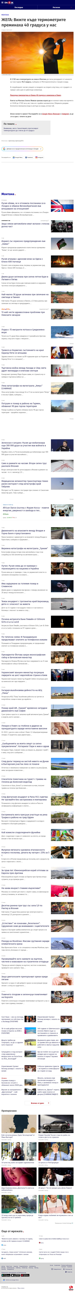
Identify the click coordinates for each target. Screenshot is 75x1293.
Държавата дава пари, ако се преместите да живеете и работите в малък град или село (49, 1043)
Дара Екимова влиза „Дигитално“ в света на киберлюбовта (17, 1189)
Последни (19, 7)
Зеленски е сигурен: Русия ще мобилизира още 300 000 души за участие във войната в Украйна (23, 446)
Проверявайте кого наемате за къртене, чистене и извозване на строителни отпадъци (24, 960)
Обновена (4, 1078)
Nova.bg (3, 1269)
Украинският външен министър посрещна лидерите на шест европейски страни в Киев (24, 674)
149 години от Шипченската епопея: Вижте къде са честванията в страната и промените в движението (49, 1031)
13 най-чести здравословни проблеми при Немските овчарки (23, 313)
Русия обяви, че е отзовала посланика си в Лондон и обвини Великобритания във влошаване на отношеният (23, 206)
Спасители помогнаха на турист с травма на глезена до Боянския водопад (23, 780)
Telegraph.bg (10, 1269)
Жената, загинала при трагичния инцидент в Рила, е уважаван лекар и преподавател (48, 1081)
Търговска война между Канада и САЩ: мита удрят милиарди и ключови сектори (23, 369)
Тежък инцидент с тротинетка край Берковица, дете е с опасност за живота (25, 602)
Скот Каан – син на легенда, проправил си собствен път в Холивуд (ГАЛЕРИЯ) (12, 1019)
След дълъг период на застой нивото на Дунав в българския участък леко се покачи (25, 762)
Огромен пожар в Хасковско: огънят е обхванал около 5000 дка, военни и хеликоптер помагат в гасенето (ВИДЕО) (17, 1085)
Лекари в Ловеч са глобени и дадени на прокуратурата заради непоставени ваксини (24, 727)
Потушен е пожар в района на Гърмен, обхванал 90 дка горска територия (21, 405)
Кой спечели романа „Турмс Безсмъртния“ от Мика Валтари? (18, 1136)
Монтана (7, 194)
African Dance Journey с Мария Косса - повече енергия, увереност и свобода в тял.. (26, 509)
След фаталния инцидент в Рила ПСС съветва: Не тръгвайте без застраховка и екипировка (24, 798)
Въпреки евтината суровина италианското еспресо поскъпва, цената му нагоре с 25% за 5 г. (25, 853)
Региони (56, 7)
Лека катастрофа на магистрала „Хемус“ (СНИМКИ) (22, 387)
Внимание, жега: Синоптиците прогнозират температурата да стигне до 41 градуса (21, 129)
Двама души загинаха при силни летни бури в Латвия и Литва (24, 278)
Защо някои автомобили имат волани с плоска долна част (25, 225)
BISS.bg (3, 1267)
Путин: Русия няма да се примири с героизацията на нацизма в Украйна (20, 567)
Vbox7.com (9, 1266)
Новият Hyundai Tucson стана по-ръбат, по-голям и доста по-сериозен (54, 1136)
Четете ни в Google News (12, 1280)
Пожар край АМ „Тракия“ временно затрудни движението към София (24, 709)
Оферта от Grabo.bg (6, 504)
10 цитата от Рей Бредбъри (48, 1163)
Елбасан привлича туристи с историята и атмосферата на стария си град (48, 1068)
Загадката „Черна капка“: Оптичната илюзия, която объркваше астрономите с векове (16, 1253)
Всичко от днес (37, 1103)
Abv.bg (3, 1266)
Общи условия (20, 1288)
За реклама (57, 1265)
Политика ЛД (68, 1269)
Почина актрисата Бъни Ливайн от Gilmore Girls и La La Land (23, 620)
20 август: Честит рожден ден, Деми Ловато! (55, 1188)
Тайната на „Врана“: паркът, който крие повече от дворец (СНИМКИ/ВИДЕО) (49, 1092)
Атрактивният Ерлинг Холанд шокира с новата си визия (48, 1019)
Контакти (63, 1266)
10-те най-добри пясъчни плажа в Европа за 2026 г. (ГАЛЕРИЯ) (11, 1030)
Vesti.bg (36, 1267)
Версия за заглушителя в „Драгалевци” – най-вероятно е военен (11, 1092)
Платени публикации (66, 1265)
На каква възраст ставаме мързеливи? (21, 888)
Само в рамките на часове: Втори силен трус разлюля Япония (24, 464)
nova (4, 1245)
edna (42, 1243)
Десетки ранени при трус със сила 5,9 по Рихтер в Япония (21, 907)
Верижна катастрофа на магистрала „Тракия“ (24, 548)
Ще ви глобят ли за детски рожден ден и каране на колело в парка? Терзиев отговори (48, 1055)
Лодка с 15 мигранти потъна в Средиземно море (23, 331)
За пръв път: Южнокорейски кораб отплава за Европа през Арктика (24, 871)
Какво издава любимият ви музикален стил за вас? (55, 1216)
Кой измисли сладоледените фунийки (20, 832)
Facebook (30, 157)
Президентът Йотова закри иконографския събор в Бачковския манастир (23, 656)
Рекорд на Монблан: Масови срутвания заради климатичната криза (25, 942)
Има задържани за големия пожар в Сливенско (19, 585)
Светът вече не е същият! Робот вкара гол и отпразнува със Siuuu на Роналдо (53, 1253)
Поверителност (57, 1269)
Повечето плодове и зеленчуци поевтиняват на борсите (24, 995)
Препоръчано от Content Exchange (63, 1223)
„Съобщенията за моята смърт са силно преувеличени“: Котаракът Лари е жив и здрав (25, 745)
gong (42, 1258)
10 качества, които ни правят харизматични (17, 1163)
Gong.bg (16, 1266)
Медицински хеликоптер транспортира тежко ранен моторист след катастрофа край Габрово (24, 484)
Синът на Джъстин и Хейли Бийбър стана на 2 (54, 1239)
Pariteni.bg (24, 1267)
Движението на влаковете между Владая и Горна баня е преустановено (23, 532)
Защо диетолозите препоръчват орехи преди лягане (24, 978)
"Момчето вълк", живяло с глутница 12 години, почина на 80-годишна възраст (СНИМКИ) (17, 1240)
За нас (51, 1265)
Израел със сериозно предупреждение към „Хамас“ (23, 242)
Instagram (40, 157)
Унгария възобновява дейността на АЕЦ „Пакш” (21, 691)
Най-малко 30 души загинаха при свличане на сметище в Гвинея (25, 295)
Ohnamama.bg (10, 1267)
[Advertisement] (37, 175)
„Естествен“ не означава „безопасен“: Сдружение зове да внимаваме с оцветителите (25, 924)
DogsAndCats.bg (23, 1266)
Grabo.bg (18, 1267)
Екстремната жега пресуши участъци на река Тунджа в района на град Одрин (24, 816)
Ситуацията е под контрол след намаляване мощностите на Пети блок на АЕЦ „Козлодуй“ (11, 1055)
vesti (4, 1258)
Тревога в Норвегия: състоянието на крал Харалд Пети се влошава (22, 351)
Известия (69, 1272)
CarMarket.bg (32, 1266)
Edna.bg (31, 1267)
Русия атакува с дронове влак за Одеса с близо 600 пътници (22, 260)
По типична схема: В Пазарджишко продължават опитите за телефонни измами (24, 638)
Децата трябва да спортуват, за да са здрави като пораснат (12, 1042)
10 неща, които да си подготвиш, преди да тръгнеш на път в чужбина (17, 1216)
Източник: (4, 141)
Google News (18, 157)
